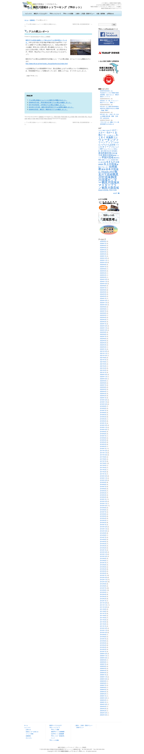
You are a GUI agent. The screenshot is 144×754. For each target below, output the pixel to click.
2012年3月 (103, 596)
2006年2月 (103, 700)
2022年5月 (103, 340)
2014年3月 (103, 546)
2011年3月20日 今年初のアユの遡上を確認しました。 (47, 105)
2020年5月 (103, 389)
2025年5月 (103, 271)
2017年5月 (103, 465)
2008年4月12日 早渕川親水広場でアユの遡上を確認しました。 (50, 102)
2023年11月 (103, 302)
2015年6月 (103, 514)
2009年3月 (103, 672)
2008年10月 (103, 679)
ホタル (105, 149)
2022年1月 (103, 349)
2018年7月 (103, 436)
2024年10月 (103, 283)
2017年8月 (103, 459)
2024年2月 (103, 296)
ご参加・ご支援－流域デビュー (84, 13)
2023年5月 (103, 315)
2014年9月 (103, 533)
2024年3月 (103, 294)
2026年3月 (103, 252)
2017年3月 (103, 469)
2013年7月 (103, 562)
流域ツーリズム (106, 160)
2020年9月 (103, 381)
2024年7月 (103, 288)
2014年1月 (103, 550)
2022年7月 (103, 336)
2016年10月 (103, 480)
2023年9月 (103, 307)
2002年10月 (103, 715)
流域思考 (113, 160)
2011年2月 (103, 624)
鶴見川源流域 (48, 118)
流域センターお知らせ (32, 731)
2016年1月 (103, 499)
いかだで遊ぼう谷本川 (104, 130)
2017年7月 (103, 461)
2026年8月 (103, 241)
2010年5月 (103, 643)
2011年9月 (103, 609)
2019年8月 (103, 408)
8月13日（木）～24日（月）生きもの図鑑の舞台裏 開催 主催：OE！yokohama (109, 116)
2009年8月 (103, 662)
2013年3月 (103, 571)
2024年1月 (103, 298)
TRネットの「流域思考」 (58, 736)
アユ (52, 116)
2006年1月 (103, 702)
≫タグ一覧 (116, 193)
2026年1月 (103, 256)
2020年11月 (103, 376)
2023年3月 (103, 319)
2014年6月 (103, 539)
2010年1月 (103, 651)
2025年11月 (103, 260)
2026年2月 (103, 254)
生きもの (110, 161)
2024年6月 (103, 290)
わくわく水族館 (108, 136)
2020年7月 (103, 385)
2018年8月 (103, 434)
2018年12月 (103, 425)
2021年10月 (103, 355)
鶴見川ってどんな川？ (41, 13)
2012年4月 (103, 594)
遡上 (86, 116)
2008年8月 (103, 683)
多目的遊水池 (104, 152)
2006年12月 (103, 698)
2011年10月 (103, 607)
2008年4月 (103, 691)
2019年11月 (103, 402)
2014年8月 (103, 535)
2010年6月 (103, 641)
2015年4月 (103, 518)
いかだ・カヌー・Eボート (108, 131)
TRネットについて (55, 13)
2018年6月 (103, 438)
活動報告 (32, 20)
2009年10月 (103, 658)
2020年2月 (103, 395)
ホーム (26, 20)
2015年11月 (103, 503)
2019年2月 (103, 421)
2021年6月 (103, 362)
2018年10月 (103, 429)
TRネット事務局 (45, 36)
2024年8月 (103, 286)
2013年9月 (103, 558)
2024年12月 (103, 279)
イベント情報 (29, 734)
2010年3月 (103, 647)
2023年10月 (103, 305)
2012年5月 (103, 592)
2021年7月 (103, 360)
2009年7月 (103, 664)
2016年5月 (103, 491)
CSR (115, 190)
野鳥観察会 (105, 172)
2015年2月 (103, 522)
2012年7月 (103, 588)
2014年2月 (103, 548)
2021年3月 (103, 368)
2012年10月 (103, 582)
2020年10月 (103, 379)
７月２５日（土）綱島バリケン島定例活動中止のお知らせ (109, 123)
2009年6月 (103, 666)
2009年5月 (103, 668)
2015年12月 (103, 501)
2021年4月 (103, 366)
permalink (63, 118)
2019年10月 (103, 404)
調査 (76, 116)
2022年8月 (103, 334)
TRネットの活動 (68, 13)
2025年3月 (103, 275)
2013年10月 (103, 556)
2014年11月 (103, 529)
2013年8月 (103, 560)
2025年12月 (103, 258)
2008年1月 (103, 696)
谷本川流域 (81, 116)
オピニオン (29, 738)
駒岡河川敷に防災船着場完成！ (82, 24)
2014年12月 (103, 527)
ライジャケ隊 (112, 149)
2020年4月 (103, 391)
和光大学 (109, 151)
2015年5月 (103, 516)
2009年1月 (103, 675)
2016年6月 (103, 488)
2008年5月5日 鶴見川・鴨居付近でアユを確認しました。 (48, 109)
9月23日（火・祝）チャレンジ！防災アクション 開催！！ (109, 101)
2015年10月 (103, 505)
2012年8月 (103, 586)
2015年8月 (103, 510)
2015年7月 (103, 512)
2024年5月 (103, 292)
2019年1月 (103, 423)
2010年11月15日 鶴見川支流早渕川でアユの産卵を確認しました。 (51, 107)
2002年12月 (103, 713)
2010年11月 (103, 630)
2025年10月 (103, 262)
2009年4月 (103, 670)
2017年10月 (103, 455)
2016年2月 (103, 497)
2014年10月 (103, 531)
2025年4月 (103, 273)
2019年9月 (103, 406)
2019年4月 (103, 417)
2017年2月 (103, 472)
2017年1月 (103, 474)
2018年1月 (103, 448)
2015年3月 (103, 520)
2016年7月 (103, 486)
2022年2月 (103, 347)
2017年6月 (103, 463)
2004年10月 (103, 704)
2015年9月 (103, 508)
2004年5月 (103, 706)
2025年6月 (103, 269)
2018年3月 (103, 444)
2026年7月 (103, 243)
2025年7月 (103, 266)
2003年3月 (103, 708)
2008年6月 (103, 687)
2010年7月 (103, 639)
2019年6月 (103, 412)
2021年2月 (103, 370)
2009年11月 (103, 656)
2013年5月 (103, 567)
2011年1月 (103, 626)
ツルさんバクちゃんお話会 (108, 143)
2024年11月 (103, 281)
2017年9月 (103, 457)
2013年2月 (103, 573)
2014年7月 (103, 537)
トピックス (28, 13)
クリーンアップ (108, 141)
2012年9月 (103, 584)
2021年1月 (103, 372)
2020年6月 (103, 387)
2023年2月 (103, 321)
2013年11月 (103, 554)
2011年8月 (103, 611)
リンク (53, 738)
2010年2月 (103, 649)
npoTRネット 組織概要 (57, 734)
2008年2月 (103, 694)
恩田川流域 (57, 116)
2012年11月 (103, 579)
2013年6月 (103, 565)
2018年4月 (103, 442)
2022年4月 (103, 343)
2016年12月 (103, 476)
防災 (112, 171)
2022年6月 (103, 338)
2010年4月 (103, 645)
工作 (100, 155)
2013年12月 (103, 552)
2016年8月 (103, 484)
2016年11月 (103, 478)
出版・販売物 (101, 13)
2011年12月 (103, 603)
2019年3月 (103, 419)
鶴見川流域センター (107, 179)
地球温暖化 (114, 151)
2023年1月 (103, 324)
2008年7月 (103, 685)
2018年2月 (103, 446)
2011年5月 (103, 617)
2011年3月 (103, 622)
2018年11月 (103, 427)
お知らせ (28, 729)
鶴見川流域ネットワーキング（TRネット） (58, 7)
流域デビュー (80, 727)
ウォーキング (107, 139)
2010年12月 (103, 628)
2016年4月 (103, 493)
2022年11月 (103, 328)
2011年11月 (103, 605)
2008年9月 (103, 681)
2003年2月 (103, 711)
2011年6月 (103, 615)
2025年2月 (103, 277)
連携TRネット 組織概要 (57, 731)
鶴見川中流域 (40, 118)
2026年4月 (103, 250)
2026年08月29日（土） (107, 91)
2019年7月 (103, 410)
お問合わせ (110, 13)
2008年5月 (103, 689)
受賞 (105, 151)
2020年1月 (103, 398)
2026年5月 (103, 247)
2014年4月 (103, 543)
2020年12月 (103, 374)
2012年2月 (103, 598)
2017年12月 (103, 450)
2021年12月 (103, 351)
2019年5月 (103, 414)
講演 (103, 169)
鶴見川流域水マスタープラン (108, 185)
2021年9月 (103, 357)
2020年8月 (103, 383)
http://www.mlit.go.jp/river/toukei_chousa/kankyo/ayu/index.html (47, 63)
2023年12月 (103, 300)
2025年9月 (103, 264)
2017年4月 (103, 467)
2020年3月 (103, 393)
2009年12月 (103, 653)
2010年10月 (103, 632)
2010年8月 (103, 636)
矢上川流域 (71, 116)
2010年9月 (103, 634)
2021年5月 (103, 364)
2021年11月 (103, 353)
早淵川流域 (64, 116)
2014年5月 (103, 541)
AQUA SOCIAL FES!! (105, 190)
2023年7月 (103, 311)
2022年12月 (103, 326)
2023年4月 (103, 317)
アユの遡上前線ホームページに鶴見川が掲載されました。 (48, 100)
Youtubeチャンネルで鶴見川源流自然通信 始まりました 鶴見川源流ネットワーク (109, 94)
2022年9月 (103, 332)
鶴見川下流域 (31, 118)
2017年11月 (103, 453)
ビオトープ (105, 146)
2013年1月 (103, 575)
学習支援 (114, 153)
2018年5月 (103, 440)
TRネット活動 (55, 729)
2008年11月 (103, 677)
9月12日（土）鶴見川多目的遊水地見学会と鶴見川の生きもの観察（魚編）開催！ (109, 108)
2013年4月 (103, 569)
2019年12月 (103, 400)
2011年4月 (103, 620)
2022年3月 (103, 345)
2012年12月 (103, 577)
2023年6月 (103, 313)
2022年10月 (103, 330)
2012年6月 (103, 590)
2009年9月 (103, 660)
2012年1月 (103, 601)
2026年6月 (103, 245)
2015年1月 (103, 524)
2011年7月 (103, 613)
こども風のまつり (110, 135)
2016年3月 (103, 495)
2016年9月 (103, 482)
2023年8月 (103, 309)
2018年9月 (103, 431)
